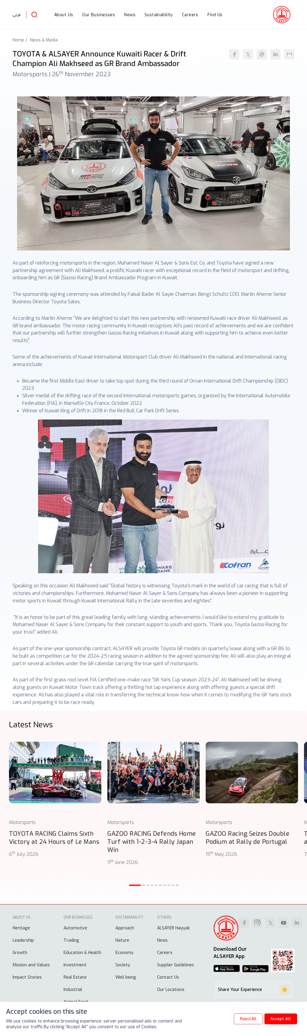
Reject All (248, 1018)
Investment (75, 965)
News (162, 940)
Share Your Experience (240, 989)
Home (18, 40)
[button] (135, 885)
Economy (124, 953)
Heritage (21, 928)
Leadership (23, 940)
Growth (20, 953)
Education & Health (82, 953)
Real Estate (75, 977)
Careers (164, 953)
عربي (17, 14)
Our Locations (170, 989)
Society (122, 965)
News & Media (44, 40)
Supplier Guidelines (175, 965)
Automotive (75, 928)
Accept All (280, 1018)
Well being (125, 977)
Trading (71, 940)
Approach (124, 928)
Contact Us (168, 977)
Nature (122, 940)
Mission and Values (31, 965)
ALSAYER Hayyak (173, 928)
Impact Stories (27, 977)
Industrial (73, 989)
